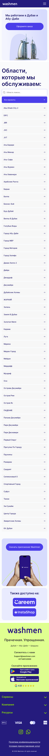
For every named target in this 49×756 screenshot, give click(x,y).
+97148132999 (24, 659)
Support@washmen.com (24, 656)
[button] (44, 4)
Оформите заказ (24, 26)
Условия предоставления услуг (24, 746)
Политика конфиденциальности (24, 742)
